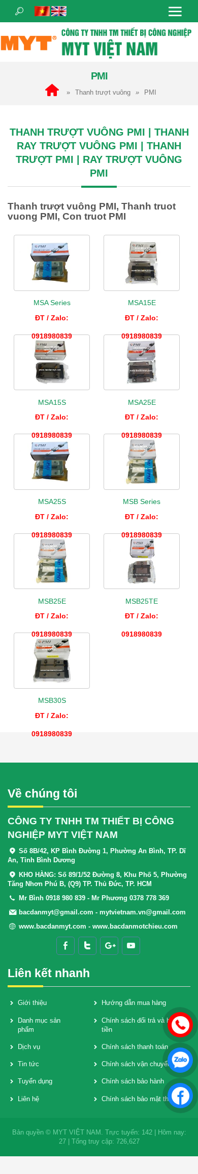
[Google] (109, 946)
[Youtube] (131, 946)
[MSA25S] (52, 462)
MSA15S (52, 402)
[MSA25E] (142, 362)
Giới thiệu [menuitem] (32, 1003)
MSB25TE (141, 601)
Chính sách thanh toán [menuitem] (135, 1047)
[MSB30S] (52, 661)
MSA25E (142, 402)
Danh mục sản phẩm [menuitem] (39, 1025)
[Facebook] (65, 946)
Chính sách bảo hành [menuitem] (133, 1081)
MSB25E (52, 601)
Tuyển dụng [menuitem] (35, 1081)
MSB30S (52, 700)
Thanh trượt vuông (102, 92)
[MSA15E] (142, 263)
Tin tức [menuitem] (28, 1064)
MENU (175, 11)
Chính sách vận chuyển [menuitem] (136, 1064)
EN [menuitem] (59, 11)
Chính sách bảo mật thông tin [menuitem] (145, 1099)
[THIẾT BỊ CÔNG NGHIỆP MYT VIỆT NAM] (99, 41)
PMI (150, 92)
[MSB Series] (142, 462)
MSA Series (52, 303)
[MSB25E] (52, 561)
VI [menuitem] (42, 11)
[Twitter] (87, 946)
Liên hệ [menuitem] (28, 1099)
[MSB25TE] (142, 561)
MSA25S (52, 501)
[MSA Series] (52, 263)
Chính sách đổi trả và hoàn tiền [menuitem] (141, 1025)
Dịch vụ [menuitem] (29, 1047)
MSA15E (142, 303)
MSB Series (141, 501)
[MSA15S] (52, 362)
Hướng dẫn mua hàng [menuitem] (134, 1003)
